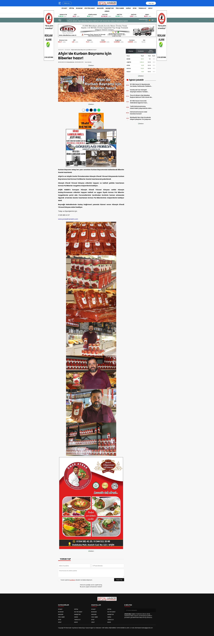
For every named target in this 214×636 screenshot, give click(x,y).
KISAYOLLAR (96, 605)
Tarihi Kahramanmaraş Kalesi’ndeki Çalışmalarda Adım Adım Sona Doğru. (92, 21)
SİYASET (64, 8)
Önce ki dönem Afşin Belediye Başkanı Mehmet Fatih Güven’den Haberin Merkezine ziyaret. (141, 96)
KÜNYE (107, 11)
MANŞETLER (110, 8)
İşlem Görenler (150, 51)
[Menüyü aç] (60, 3)
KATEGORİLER (63, 605)
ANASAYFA (61, 50)
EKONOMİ (79, 8)
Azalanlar (141, 51)
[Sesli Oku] (83, 110)
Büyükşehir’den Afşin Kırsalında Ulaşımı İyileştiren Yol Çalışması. (140, 118)
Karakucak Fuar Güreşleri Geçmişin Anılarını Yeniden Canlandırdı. (139, 91)
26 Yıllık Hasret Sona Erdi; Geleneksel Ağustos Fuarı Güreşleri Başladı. (138, 102)
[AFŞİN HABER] (107, 3)
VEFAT (150, 8)
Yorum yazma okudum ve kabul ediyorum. (76, 580)
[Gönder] (154, 610)
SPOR (134, 8)
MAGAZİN (100, 8)
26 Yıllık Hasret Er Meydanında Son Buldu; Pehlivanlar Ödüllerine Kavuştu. (141, 85)
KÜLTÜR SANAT (90, 8)
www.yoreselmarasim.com (68, 219)
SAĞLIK (128, 8)
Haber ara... (67, 3)
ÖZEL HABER (120, 8)
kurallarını (72, 580)
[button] (63, 20)
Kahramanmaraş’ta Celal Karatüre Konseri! (138, 113)
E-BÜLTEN (128, 605)
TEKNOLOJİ (142, 8)
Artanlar (130, 51)
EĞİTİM (71, 8)
